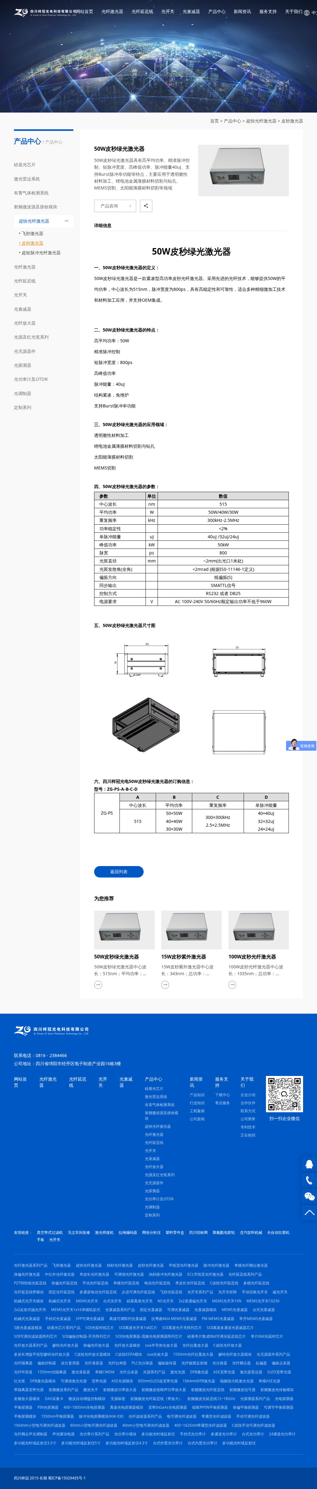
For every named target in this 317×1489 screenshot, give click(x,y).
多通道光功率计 (224, 1434)
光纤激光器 (112, 11)
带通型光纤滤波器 (216, 1416)
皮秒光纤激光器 (151, 1265)
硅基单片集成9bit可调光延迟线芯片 (216, 1336)
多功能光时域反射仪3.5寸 (35, 1443)
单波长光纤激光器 (94, 1274)
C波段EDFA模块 (128, 1354)
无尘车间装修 (79, 1232)
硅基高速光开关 (140, 1301)
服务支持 (268, 11)
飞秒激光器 (32, 233)
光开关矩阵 (227, 1292)
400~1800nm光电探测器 (84, 1407)
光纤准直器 (94, 1363)
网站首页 (84, 11)
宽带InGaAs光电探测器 (167, 1407)
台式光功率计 (253, 1434)
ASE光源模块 (122, 1381)
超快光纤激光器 (261, 121)
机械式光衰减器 (27, 1318)
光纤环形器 (23, 1372)
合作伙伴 (248, 1102)
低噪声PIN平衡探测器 (210, 1407)
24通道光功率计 (282, 1434)
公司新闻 (197, 1119)
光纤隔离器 (23, 1363)
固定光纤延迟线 (62, 1292)
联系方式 (248, 1110)
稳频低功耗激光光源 (237, 1381)
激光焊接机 (104, 1232)
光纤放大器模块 (127, 1345)
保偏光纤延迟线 (64, 1283)
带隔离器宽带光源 (29, 1389)
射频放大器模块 (27, 1398)
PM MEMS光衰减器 (218, 1318)
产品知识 (197, 1094)
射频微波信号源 (242, 1389)
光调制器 (22, 393)
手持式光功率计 (193, 1434)
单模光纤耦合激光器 (251, 1265)
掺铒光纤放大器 (65, 1345)
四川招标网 (198, 1232)
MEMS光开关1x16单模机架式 (75, 1309)
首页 (214, 121)
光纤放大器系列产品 (30, 1345)
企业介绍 (248, 1094)
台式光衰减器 (264, 1309)
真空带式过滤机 (50, 1232)
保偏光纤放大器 (96, 1345)
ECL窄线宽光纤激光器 (205, 1274)
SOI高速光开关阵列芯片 (182, 1327)
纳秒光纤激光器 (120, 1265)
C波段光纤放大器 (227, 1345)
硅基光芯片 (25, 164)
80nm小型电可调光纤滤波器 (93, 1425)
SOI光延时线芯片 (99, 1327)
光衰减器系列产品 (120, 1309)
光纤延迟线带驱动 (29, 1292)
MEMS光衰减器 (235, 1309)
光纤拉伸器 (117, 1363)
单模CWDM (105, 1372)
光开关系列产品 (200, 1292)
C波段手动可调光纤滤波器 (253, 1425)
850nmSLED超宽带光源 (158, 1381)
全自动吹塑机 (278, 1232)
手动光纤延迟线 (95, 1283)
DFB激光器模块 (43, 1381)
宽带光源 (99, 1381)
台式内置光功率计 (202, 1443)
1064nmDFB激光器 (199, 1381)
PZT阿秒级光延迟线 (30, 1283)
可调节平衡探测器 (278, 1407)
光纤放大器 (25, 323)
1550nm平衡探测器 (57, 1416)
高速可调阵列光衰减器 (127, 1318)
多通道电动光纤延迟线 (98, 1292)
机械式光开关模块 (29, 1301)
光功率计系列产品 (94, 1434)
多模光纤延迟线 (256, 1283)
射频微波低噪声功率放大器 (163, 1389)
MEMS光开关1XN (226, 1301)
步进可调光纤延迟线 (138, 1292)
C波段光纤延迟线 (224, 1283)
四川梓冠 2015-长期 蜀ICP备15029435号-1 (50, 1478)
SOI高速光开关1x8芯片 (138, 1327)
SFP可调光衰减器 (90, 1318)
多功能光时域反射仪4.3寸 (127, 1443)
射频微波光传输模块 (277, 1389)
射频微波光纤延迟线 (207, 1389)
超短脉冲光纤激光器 (41, 253)
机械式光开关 (60, 1301)
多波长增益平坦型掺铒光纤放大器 (42, 1354)
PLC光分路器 (142, 1363)
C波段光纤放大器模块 (93, 1354)
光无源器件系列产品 (273, 1354)
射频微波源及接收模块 (35, 207)
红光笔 (19, 1381)
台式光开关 (112, 1301)
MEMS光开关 (87, 1301)
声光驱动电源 (63, 1434)
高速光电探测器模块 (126, 1407)
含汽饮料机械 (251, 1232)
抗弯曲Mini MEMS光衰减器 (174, 1318)
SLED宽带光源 (279, 1372)
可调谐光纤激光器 (129, 1274)
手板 (40, 1239)
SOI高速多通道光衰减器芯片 (230, 1327)
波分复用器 (70, 1363)
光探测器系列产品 (255, 1398)
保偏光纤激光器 (27, 1274)
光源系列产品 (154, 1372)
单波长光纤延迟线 (190, 1283)
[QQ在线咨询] (309, 1164)
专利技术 (248, 1127)
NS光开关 (166, 1301)
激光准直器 (81, 1372)
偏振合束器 (281, 1363)
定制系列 (22, 407)
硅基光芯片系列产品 (63, 1327)
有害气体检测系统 (31, 193)
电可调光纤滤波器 (182, 1416)
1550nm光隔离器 (52, 1372)
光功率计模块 (125, 1434)
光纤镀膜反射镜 (194, 1363)
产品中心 (217, 11)
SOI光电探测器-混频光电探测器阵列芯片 (148, 1336)
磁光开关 (280, 1292)
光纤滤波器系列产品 (145, 1416)
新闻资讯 (242, 11)
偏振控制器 (46, 1363)
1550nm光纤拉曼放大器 (193, 1354)
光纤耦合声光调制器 (30, 1434)
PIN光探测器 (48, 1407)
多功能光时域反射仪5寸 (81, 1443)
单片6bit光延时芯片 (267, 1336)
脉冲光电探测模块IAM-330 (101, 1416)
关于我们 (293, 11)
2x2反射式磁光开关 (30, 1309)
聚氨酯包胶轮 (224, 1232)
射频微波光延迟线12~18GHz (211, 1398)
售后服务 (222, 1102)
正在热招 (248, 1135)
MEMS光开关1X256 (263, 1301)
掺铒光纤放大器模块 (235, 1354)
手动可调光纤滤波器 (253, 1416)
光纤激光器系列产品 (30, 1265)
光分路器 (219, 1363)
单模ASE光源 (269, 1381)
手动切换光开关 (255, 1292)
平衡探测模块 (25, 1416)
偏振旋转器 (167, 1363)
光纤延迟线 (142, 11)
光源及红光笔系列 (31, 337)
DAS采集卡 (54, 1398)
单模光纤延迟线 (126, 1283)
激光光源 (177, 1372)
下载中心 (222, 1094)
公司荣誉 (248, 1119)
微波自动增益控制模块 (87, 1398)
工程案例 (197, 1110)
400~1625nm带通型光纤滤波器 (200, 1425)
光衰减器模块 (205, 1309)
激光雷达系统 (27, 179)
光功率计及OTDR (31, 379)
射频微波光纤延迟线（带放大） (156, 1398)
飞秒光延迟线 (171, 1292)
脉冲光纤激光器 (216, 1265)
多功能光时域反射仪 (158, 1434)
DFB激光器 (199, 1372)
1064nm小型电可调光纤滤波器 (39, 1425)
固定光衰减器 (151, 1309)
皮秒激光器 (292, 121)
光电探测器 (284, 1398)
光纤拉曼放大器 (195, 1345)
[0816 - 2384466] (309, 1180)
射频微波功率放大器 (120, 1389)
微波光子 (90, 1389)
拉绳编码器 (128, 1232)
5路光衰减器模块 (28, 1327)
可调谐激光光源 (74, 1381)
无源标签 (118, 1398)
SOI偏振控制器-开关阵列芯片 (86, 1336)
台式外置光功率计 (168, 1443)
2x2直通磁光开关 (193, 1301)
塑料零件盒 (175, 1232)
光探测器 (22, 365)
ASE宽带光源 (224, 1372)
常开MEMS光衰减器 (256, 1318)
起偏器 (261, 1363)
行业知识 (197, 1102)
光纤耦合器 (241, 1363)
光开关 (167, 11)
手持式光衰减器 (58, 1318)
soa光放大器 (157, 1354)
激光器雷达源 (251, 1372)
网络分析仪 (151, 1232)
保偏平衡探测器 (246, 1407)
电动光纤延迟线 (157, 1283)
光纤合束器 (128, 1372)
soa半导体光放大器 (161, 1345)
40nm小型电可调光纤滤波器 (145, 1425)
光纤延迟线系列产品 (245, 1274)
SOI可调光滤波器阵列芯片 (35, 1336)
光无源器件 (25, 351)
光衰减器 (191, 11)
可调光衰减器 (178, 1309)
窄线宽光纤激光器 (183, 1265)
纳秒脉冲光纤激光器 (165, 1274)
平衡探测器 (23, 1407)
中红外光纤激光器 (60, 1274)
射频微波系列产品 (63, 1389)
